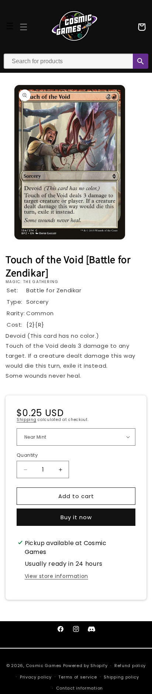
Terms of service (77, 677)
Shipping (27, 419)
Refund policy (130, 666)
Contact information (79, 688)
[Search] (140, 61)
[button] (23, 27)
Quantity (27, 455)
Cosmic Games (44, 666)
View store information (56, 576)
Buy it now (76, 517)
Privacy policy (36, 677)
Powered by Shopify (85, 666)
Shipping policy (121, 677)
